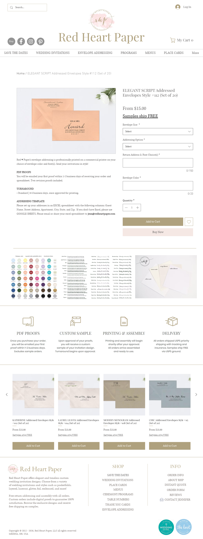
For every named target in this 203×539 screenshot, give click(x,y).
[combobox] (158, 131)
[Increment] (137, 207)
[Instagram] (31, 41)
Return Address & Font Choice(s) (141, 155)
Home (21, 74)
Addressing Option (134, 140)
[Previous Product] (6, 394)
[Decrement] (125, 207)
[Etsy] (11, 41)
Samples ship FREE (140, 116)
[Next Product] (196, 394)
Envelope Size (131, 124)
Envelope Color (132, 178)
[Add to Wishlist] (189, 222)
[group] (101, 412)
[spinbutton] (131, 207)
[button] (183, 40)
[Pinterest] (40, 41)
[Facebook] (21, 41)
